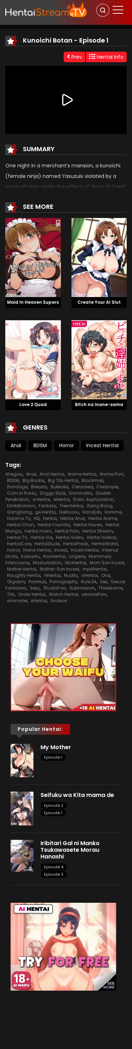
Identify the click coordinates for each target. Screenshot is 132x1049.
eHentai (62, 499)
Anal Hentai (51, 474)
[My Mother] (22, 760)
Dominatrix (80, 493)
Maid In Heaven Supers (33, 302)
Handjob (91, 512)
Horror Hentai (37, 550)
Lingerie (77, 556)
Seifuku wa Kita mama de (77, 795)
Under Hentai (31, 594)
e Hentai (41, 499)
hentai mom (38, 531)
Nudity (71, 575)
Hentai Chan (20, 525)
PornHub (37, 582)
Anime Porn (112, 474)
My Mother (55, 747)
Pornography (63, 582)
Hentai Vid (41, 537)
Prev (76, 56)
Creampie (107, 487)
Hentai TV (17, 537)
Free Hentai (71, 506)
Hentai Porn (67, 531)
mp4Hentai (95, 569)
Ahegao (14, 474)
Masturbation (47, 563)
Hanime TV (18, 518)
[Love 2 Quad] (33, 359)
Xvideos (58, 601)
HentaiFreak (75, 544)
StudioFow (54, 588)
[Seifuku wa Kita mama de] (22, 808)
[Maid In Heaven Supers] (33, 257)
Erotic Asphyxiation (93, 499)
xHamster (17, 601)
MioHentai (75, 563)
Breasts (39, 487)
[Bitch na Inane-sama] (99, 359)
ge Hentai (45, 512)
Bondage (17, 487)
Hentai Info (109, 56)
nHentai (52, 575)
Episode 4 (53, 867)
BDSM (40, 445)
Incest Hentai (102, 445)
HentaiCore (19, 544)
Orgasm (16, 582)
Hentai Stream (97, 531)
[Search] (102, 10)
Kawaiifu (30, 556)
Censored (82, 487)
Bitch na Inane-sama (99, 404)
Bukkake (59, 487)
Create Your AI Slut (99, 302)
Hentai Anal (72, 518)
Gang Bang (99, 506)
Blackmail (92, 480)
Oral (105, 575)
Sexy (35, 588)
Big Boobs (33, 480)
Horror (66, 445)
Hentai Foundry (54, 525)
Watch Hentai (63, 594)
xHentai (39, 601)
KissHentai (54, 556)
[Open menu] (118, 10)
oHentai (89, 575)
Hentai (50, 518)
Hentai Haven (88, 525)
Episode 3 (53, 874)
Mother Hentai (21, 569)
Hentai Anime (102, 518)
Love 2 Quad (33, 404)
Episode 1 (53, 757)
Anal (16, 445)
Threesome (110, 588)
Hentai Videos (101, 537)
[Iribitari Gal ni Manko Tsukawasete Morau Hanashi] (22, 855)
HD (36, 518)
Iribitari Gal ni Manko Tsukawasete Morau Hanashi (70, 850)
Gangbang (19, 512)
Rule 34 (88, 582)
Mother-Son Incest (59, 569)
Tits (10, 594)
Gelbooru (69, 512)
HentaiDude (46, 544)
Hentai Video (69, 537)
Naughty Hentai (23, 575)
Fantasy (47, 506)
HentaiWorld (105, 544)
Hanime (113, 512)
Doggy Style (52, 493)
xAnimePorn (94, 594)
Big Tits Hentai (63, 480)
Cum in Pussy (21, 493)
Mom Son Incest (107, 563)
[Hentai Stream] (46, 9)
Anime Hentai (82, 474)
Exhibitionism (21, 506)
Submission (82, 588)
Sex (103, 582)
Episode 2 (53, 805)
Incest (60, 550)
